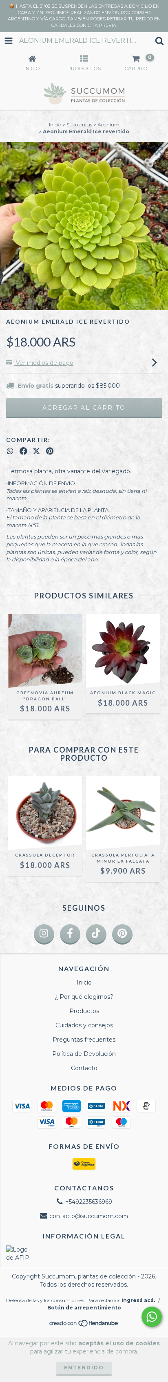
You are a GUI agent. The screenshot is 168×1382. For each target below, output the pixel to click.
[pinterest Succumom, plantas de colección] (122, 934)
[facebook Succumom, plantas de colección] (70, 934)
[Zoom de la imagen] (159, 151)
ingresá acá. (138, 1300)
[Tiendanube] (84, 1325)
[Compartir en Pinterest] (49, 451)
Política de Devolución (84, 1053)
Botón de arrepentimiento (84, 1308)
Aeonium (108, 124)
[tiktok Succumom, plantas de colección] (96, 934)
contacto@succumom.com (88, 1216)
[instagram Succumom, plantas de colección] (44, 934)
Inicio (55, 124)
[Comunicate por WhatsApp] (151, 1317)
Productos (84, 1011)
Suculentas (79, 124)
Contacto (84, 1068)
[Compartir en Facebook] (23, 451)
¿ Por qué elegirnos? (84, 996)
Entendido (84, 1367)
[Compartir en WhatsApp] (10, 451)
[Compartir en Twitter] (36, 451)
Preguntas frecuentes (84, 1039)
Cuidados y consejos (84, 1025)
